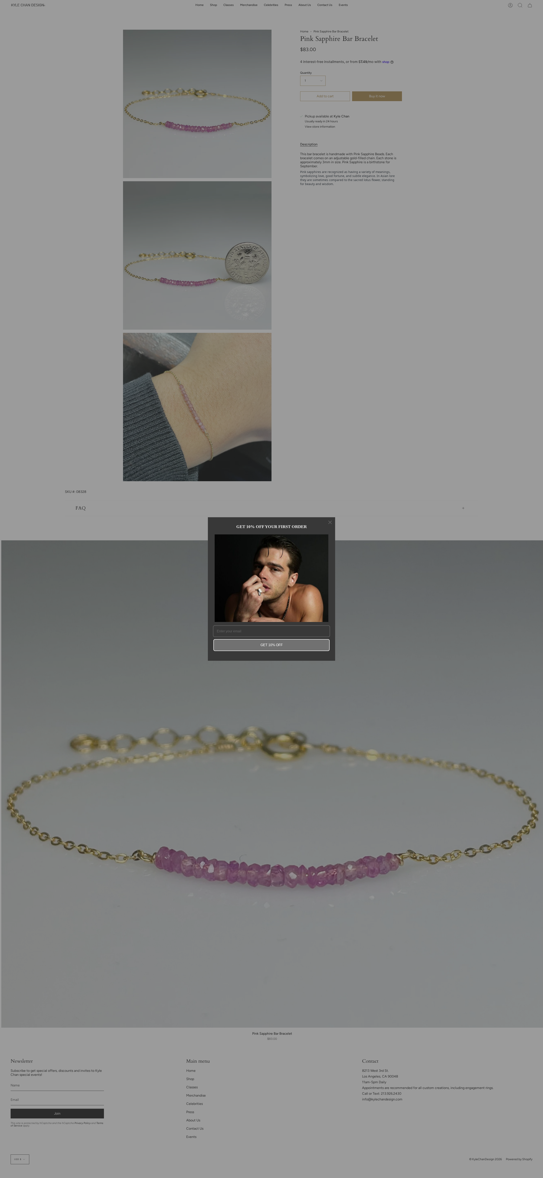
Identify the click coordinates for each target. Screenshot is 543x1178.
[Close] (330, 522)
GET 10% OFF (271, 645)
